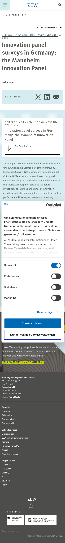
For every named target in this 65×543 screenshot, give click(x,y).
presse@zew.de (9, 390)
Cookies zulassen (32, 323)
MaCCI (5, 450)
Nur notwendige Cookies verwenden (32, 334)
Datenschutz (8, 415)
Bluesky (5, 473)
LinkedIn (6, 465)
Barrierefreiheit (8, 419)
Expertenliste (8, 434)
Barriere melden (9, 423)
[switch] (56, 276)
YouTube (6, 481)
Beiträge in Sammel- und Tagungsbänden (30, 35)
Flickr (4, 485)
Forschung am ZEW (10, 446)
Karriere (5, 442)
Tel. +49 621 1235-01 (11, 381)
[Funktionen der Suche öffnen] (60, 5)
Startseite (16, 15)
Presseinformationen (11, 394)
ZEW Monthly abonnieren (24, 362)
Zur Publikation (23, 146)
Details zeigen (45, 312)
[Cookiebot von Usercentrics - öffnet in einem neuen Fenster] (46, 205)
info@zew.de (8, 384)
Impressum (7, 411)
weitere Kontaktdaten (11, 397)
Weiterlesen (8, 82)
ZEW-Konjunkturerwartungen (15, 438)
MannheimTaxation (10, 454)
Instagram (6, 469)
